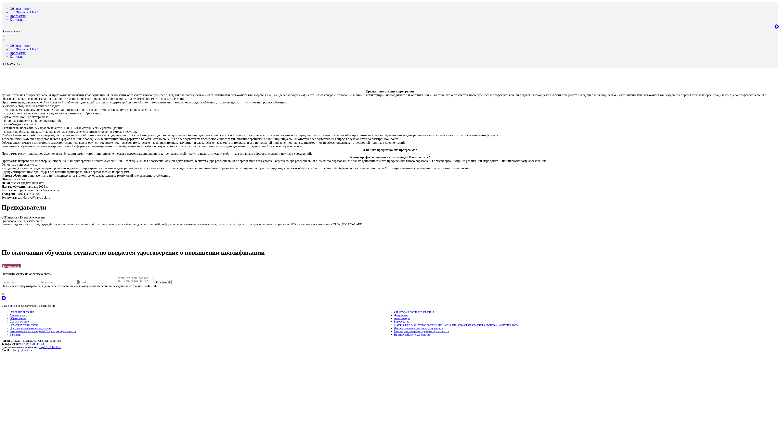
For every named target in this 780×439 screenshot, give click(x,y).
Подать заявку (11, 266)
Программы (18, 16)
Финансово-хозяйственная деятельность (418, 328)
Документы (401, 315)
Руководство (401, 321)
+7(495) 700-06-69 (50, 347)
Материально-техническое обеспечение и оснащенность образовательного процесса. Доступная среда (456, 324)
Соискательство (19, 321)
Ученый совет (18, 315)
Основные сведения (22, 311)
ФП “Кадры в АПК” (24, 12)
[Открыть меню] (3, 36)
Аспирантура (402, 318)
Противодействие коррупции (412, 334)
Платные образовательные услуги (30, 328)
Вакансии (16, 334)
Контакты (16, 19)
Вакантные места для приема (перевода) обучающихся (43, 331)
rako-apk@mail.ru (21, 350)
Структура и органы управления (414, 311)
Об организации (21, 8)
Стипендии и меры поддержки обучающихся (421, 331)
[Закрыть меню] (3, 39)
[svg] (3, 294)
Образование (18, 318)
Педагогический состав (24, 324)
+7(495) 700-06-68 (33, 344)
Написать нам (11, 31)
